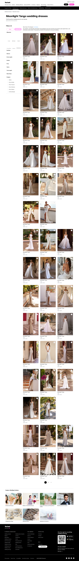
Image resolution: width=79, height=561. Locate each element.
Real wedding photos (19, 548)
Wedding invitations (8, 539)
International (29, 541)
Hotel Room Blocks (18, 546)
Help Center (40, 544)
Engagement (17, 537)
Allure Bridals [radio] (11, 82)
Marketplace (7, 537)
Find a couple (71, 1)
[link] (66, 558)
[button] (10, 29)
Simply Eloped (40, 537)
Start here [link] (59, 551)
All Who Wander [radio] (12, 91)
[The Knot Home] (7, 2)
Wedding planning (8, 549)
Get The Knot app (8, 541)
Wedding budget (7, 542)
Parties (16, 539)
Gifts (16, 544)
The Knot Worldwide (30, 534)
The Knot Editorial (30, 537)
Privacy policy (7, 558)
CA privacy (32, 558)
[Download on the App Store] (70, 537)
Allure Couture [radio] (12, 84)
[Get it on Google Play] (70, 540)
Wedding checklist (8, 544)
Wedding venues (7, 548)
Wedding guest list (8, 546)
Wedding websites (8, 534)
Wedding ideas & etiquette (19, 534)
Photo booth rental (18, 541)
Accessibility (18, 558)
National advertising (30, 544)
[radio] (7, 80)
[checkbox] (14, 40)
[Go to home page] (7, 527)
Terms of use (13, 558)
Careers (28, 539)
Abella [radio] (10, 79)
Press (28, 542)
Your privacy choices (25, 558)
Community (17, 549)
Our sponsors (29, 546)
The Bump (40, 534)
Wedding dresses (18, 542)
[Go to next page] (51, 482)
